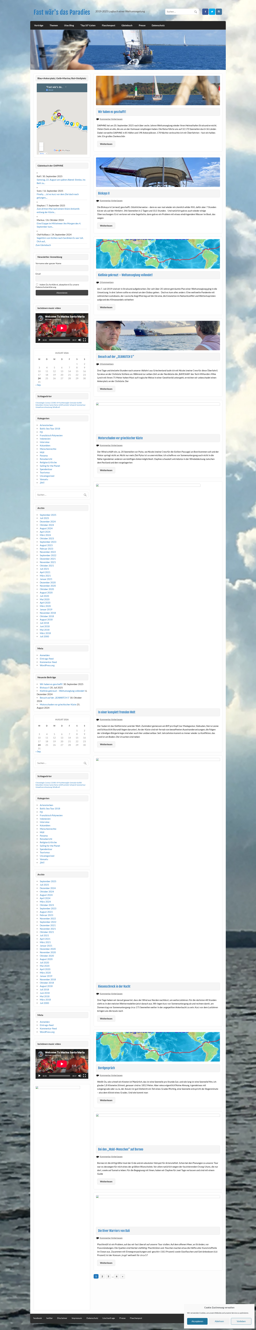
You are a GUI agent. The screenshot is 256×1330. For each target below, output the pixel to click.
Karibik (79, 403)
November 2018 (48, 612)
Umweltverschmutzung (44, 407)
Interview (44, 442)
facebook (37, 1318)
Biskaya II (104, 193)
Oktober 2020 (47, 589)
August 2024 (46, 528)
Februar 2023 (46, 548)
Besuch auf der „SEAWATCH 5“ (116, 357)
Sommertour (81, 405)
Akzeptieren (197, 1321)
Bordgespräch (106, 1068)
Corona (47, 403)
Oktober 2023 (47, 538)
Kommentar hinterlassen (111, 119)
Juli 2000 (44, 636)
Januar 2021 (46, 579)
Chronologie (40, 403)
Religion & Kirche (48, 462)
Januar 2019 (46, 609)
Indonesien (45, 438)
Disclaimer (62, 1318)
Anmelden (45, 655)
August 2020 (46, 592)
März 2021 (45, 575)
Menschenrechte (48, 449)
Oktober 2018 (47, 616)
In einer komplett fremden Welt (116, 712)
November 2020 (48, 585)
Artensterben (46, 425)
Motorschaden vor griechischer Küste (120, 438)
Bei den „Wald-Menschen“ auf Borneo (120, 1149)
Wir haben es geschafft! (112, 112)
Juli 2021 (44, 568)
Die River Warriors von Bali (114, 1231)
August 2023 (46, 545)
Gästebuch (126, 25)
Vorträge (38, 25)
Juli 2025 (44, 518)
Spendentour (46, 469)
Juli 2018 (44, 623)
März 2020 (45, 606)
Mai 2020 (44, 599)
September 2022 (48, 555)
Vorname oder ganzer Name (48, 263)
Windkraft (56, 407)
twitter (49, 1318)
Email (38, 273)
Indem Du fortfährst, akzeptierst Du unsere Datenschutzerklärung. (57, 285)
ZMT (42, 482)
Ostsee (46, 405)
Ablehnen (219, 1321)
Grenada (73, 403)
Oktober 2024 (47, 525)
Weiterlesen (106, 144)
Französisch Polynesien (51, 435)
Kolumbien (39, 405)
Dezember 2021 (48, 558)
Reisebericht (46, 459)
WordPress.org (47, 665)
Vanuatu (44, 479)
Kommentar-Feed (48, 662)
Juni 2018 (45, 626)
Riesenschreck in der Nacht (114, 986)
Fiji (41, 432)
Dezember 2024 (48, 521)
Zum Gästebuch (43, 245)
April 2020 (45, 602)
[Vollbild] (84, 339)
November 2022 (48, 552)
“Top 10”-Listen (88, 25)
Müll (42, 452)
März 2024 (45, 535)
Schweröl (73, 405)
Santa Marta (53, 405)
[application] (62, 328)
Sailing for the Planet (50, 465)
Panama (44, 455)
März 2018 (45, 633)
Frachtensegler (64, 403)
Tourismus (45, 472)
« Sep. (38, 384)
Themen (54, 25)
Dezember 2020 (48, 582)
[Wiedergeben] (39, 339)
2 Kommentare (106, 282)
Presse (142, 25)
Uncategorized (47, 476)
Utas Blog (69, 25)
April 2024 (45, 531)
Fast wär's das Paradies (62, 12)
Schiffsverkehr (64, 405)
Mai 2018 (44, 629)
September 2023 (48, 541)
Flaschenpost (108, 25)
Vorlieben (241, 1321)
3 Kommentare (106, 364)
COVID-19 (54, 403)
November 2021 (48, 562)
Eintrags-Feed (46, 658)
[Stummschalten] (79, 339)
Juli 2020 (44, 596)
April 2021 (45, 572)
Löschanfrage (109, 1318)
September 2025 (48, 514)
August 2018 (46, 619)
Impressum (77, 1318)
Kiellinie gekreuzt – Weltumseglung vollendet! (125, 275)
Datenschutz (158, 25)
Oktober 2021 (47, 565)
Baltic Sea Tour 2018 (50, 428)
